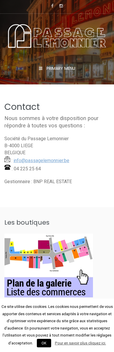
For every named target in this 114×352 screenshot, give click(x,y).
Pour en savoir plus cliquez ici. (80, 343)
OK (44, 343)
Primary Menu (60, 68)
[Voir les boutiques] (48, 296)
